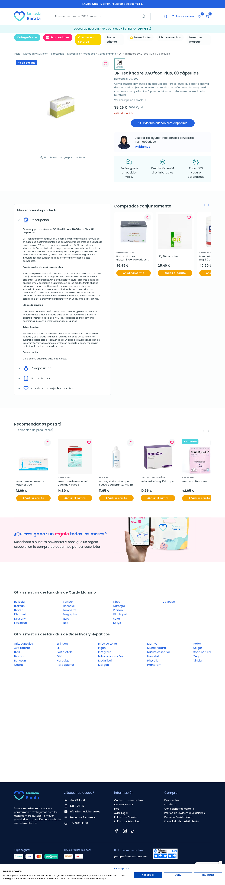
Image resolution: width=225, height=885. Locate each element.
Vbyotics (169, 602)
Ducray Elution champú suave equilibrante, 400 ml (116, 483)
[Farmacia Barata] (27, 16)
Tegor (197, 656)
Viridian (198, 661)
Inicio (17, 53)
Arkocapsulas (23, 644)
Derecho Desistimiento (178, 817)
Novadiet (153, 656)
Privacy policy (121, 868)
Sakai (116, 619)
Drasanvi (20, 619)
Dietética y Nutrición (35, 53)
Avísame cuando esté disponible (165, 123)
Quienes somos (123, 804)
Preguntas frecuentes (83, 817)
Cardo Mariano (107, 53)
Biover (18, 610)
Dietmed (20, 614)
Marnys (152, 644)
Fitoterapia (58, 53)
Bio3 (17, 652)
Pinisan (118, 610)
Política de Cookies (125, 817)
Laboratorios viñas (110, 656)
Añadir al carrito (133, 273)
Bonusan (20, 661)
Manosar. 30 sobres (194, 481)
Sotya (117, 623)
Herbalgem (64, 661)
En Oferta (170, 804)
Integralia (104, 652)
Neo (65, 623)
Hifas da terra (107, 644)
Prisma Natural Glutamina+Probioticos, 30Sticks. (132, 258)
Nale (66, 619)
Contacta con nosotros (128, 800)
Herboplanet (65, 665)
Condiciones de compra (179, 809)
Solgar (197, 648)
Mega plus (70, 614)
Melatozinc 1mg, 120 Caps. (157, 481)
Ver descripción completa (130, 100)
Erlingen (62, 644)
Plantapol (120, 614)
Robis (197, 644)
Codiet (18, 665)
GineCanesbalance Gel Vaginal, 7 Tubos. (73, 483)
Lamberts (69, 610)
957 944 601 (77, 800)
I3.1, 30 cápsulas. (168, 256)
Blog (116, 809)
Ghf (59, 656)
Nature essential (158, 652)
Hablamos (142, 147)
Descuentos (171, 800)
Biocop (19, 656)
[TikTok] (132, 831)
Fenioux (68, 602)
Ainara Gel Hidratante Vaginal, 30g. (30, 483)
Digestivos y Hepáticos (81, 53)
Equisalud (20, 623)
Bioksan (19, 606)
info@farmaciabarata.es (85, 811)
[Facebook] (116, 831)
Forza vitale (65, 652)
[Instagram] (125, 831)
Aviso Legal (121, 813)
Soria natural (202, 652)
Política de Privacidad (127, 821)
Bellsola (19, 602)
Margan (103, 665)
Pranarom (154, 665)
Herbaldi (69, 606)
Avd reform (22, 648)
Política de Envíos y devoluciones (184, 813)
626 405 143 (77, 806)
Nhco (116, 602)
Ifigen (102, 648)
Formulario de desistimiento (181, 821)
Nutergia (119, 606)
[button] (207, 16)
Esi (58, 648)
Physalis (152, 661)
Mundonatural (156, 648)
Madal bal (105, 661)
